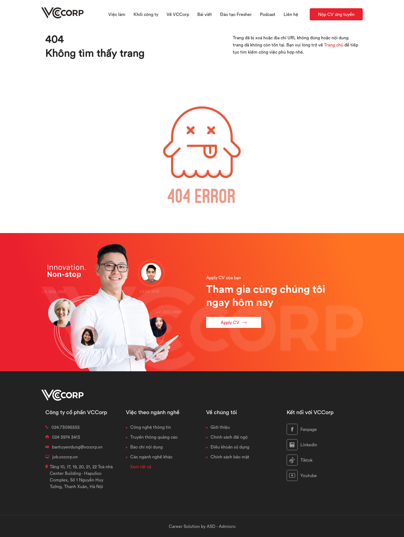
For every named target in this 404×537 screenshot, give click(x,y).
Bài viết (204, 14)
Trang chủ (333, 45)
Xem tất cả (140, 466)
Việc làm (116, 14)
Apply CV (230, 322)
